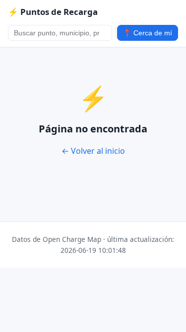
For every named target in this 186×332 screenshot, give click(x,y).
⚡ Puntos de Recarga (53, 11)
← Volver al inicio (93, 150)
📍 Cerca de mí (147, 33)
